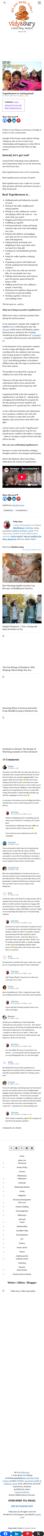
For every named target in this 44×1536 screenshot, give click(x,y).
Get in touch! (17, 536)
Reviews (22, 1267)
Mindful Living (18, 505)
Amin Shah (12, 842)
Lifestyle (22, 1219)
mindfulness (19, 1478)
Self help (29, 528)
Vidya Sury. (25, 1472)
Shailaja (10, 766)
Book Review (22, 1270)
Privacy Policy (22, 1167)
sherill (10, 1062)
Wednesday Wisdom (22, 1187)
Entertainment (22, 1235)
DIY (22, 1239)
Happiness (22, 1195)
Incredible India (22, 1230)
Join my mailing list (32, 536)
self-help (30, 1478)
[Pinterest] (18, 120)
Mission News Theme (15, 1528)
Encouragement (22, 1211)
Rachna (10, 986)
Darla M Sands (13, 867)
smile (11, 231)
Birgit (10, 893)
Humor (22, 1251)
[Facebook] (5, 120)
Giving (22, 1191)
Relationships (22, 1226)
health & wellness (19, 530)
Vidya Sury (15, 812)
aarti (5, 360)
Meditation (22, 1178)
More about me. (9, 539)
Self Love (22, 1202)
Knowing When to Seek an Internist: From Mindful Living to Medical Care (20, 709)
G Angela (11, 1082)
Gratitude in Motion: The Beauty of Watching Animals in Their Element (19, 750)
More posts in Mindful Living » (32, 550)
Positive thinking (22, 1206)
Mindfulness (19, 528)
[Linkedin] (14, 120)
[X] (9, 120)
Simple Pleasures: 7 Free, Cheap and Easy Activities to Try (19, 628)
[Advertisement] (22, 45)
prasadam (36, 335)
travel (30, 530)
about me (22, 1160)
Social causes (22, 1247)
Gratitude (22, 1183)
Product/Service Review (22, 1274)
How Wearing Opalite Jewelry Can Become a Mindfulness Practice (18, 587)
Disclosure (22, 1163)
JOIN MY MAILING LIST (22, 1506)
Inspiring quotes (22, 1256)
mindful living (8, 510)
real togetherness (21, 510)
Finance (22, 1243)
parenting (6, 530)
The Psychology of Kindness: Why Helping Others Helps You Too (18, 668)
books (36, 528)
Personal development (22, 1199)
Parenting (22, 1263)
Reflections (22, 1215)
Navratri (6, 329)
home (22, 1156)
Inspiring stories (22, 1258)
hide (16, 102)
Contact (22, 1171)
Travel (22, 1222)
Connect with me (22, 1492)
